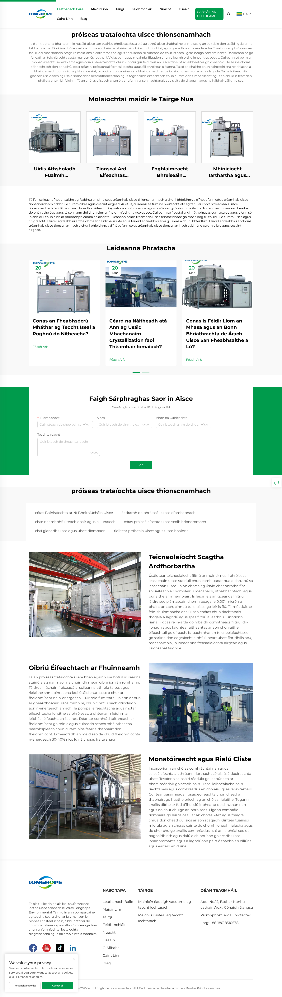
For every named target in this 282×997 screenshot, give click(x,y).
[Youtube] (46, 948)
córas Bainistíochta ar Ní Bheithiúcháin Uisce (74, 513)
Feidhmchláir (142, 9)
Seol (141, 465)
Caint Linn (65, 19)
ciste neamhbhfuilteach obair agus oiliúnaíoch (75, 522)
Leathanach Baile (70, 9)
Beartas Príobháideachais (203, 988)
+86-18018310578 (224, 923)
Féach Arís (40, 347)
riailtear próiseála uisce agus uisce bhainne (151, 531)
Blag (83, 19)
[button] (136, 372)
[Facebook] (33, 948)
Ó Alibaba (111, 948)
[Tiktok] (60, 948)
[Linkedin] (73, 948)
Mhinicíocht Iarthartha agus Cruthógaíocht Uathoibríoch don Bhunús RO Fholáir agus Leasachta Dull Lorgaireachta (227, 172)
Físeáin (184, 9)
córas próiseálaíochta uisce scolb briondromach (165, 522)
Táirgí (120, 9)
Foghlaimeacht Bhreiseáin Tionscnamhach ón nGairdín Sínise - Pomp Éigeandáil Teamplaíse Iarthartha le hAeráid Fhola (170, 172)
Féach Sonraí (54, 137)
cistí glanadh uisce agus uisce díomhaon (70, 531)
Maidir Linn (99, 9)
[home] (41, 14)
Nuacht (165, 9)
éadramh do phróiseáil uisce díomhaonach (158, 513)
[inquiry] (276, 482)
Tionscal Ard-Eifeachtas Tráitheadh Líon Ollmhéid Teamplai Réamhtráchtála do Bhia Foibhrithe (112, 172)
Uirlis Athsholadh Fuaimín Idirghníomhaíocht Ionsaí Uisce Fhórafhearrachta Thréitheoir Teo (55, 172)
